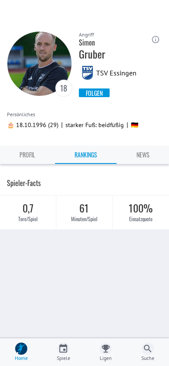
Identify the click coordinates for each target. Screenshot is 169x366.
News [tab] (143, 154)
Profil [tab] (27, 154)
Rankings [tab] (86, 154)
